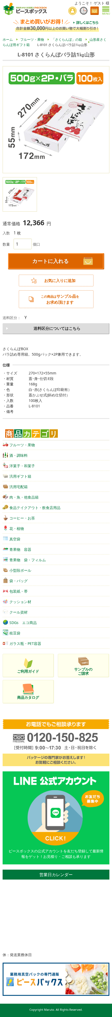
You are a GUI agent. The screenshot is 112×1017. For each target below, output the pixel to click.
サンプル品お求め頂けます (60, 299)
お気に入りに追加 (60, 280)
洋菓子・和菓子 (22, 465)
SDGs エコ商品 (23, 622)
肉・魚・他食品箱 (24, 497)
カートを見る (94, 11)
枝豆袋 (14, 633)
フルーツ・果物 (22, 444)
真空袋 (14, 538)
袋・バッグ (18, 580)
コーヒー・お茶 (22, 518)
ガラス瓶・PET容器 (25, 643)
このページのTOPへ (104, 1011)
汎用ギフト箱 (20, 476)
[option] (56, 119)
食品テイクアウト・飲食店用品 (34, 507)
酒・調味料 (18, 455)
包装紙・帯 (18, 591)
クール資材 (18, 612)
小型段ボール (20, 570)
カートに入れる (50, 260)
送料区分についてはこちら (57, 328)
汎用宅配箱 (18, 486)
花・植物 (16, 528)
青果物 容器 (20, 549)
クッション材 (20, 601)
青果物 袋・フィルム (27, 559)
